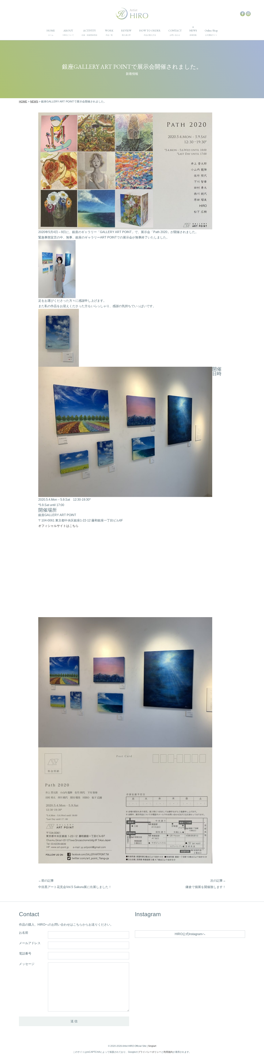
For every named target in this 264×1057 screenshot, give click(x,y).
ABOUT (68, 32)
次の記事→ (218, 880)
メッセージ (26, 964)
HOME (51, 32)
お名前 (23, 932)
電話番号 (25, 953)
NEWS (193, 32)
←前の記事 (46, 880)
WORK (109, 32)
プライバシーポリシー (149, 1052)
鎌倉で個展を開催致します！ (206, 887)
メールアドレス (30, 943)
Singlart (152, 1046)
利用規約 (168, 1052)
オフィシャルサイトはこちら (58, 525)
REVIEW (126, 32)
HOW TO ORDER (150, 32)
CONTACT (175, 32)
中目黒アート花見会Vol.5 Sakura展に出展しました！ (75, 887)
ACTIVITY (89, 32)
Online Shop (211, 32)
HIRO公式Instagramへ (190, 934)
